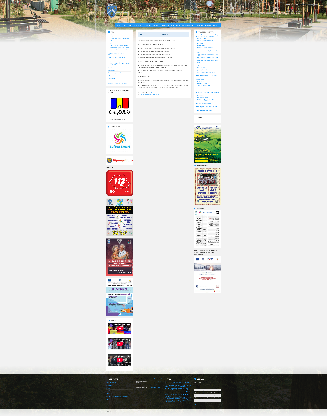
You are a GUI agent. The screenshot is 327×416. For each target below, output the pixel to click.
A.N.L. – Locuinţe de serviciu (115, 73)
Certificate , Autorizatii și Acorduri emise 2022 (207, 51)
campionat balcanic (172, 386)
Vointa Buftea (172, 401)
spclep (184, 400)
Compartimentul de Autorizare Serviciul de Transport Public (206, 107)
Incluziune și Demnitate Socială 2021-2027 (120, 47)
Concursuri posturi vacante (204, 85)
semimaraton (167, 400)
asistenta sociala (181, 385)
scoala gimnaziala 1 (178, 398)
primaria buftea (148, 94)
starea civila (156, 94)
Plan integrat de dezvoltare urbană (119, 45)
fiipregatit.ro (109, 399)
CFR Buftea (187, 388)
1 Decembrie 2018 (185, 382)
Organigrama (200, 81)
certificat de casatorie (173, 388)
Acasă (118, 25)
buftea (167, 386)
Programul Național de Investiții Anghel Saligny (118, 53)
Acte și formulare (201, 38)
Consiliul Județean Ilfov (112, 382)
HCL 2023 (160, 381)
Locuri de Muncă (112, 75)
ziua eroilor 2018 (185, 401)
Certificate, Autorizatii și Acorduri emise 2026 (207, 64)
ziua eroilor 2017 (179, 401)
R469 (190, 397)
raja (165, 398)
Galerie (207, 25)
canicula (177, 386)
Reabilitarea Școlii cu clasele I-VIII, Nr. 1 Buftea (119, 49)
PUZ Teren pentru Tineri (203, 42)
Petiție (110, 67)
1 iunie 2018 (187, 384)
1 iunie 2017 (183, 384)
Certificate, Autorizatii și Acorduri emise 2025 (207, 61)
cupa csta (175, 389)
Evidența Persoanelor (202, 97)
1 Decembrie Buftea (176, 384)
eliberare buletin (185, 389)
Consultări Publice (202, 67)
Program (200, 25)
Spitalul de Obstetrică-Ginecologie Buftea (117, 396)
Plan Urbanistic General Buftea (205, 40)
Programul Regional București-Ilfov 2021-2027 (120, 42)
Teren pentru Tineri (113, 70)
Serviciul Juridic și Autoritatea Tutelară (205, 72)
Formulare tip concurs (203, 83)
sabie (167, 398)
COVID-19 (171, 389)
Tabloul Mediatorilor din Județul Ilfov (117, 83)
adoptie (142, 94)
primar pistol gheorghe (179, 397)
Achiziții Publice (200, 90)
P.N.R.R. (111, 37)
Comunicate (138, 25)
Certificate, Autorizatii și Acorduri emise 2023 (207, 54)
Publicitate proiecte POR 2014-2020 (117, 57)
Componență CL (158, 378)
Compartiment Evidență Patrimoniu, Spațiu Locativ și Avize (206, 76)
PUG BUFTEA (200, 44)
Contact (215, 25)
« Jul (195, 404)
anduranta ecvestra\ (174, 385)
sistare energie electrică (178, 400)
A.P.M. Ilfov (109, 393)
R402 (187, 397)
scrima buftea (184, 398)
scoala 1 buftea (171, 398)
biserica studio (188, 385)
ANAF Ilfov (109, 391)
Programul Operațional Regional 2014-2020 (119, 39)
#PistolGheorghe (176, 382)
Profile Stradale (201, 45)
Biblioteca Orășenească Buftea (203, 103)
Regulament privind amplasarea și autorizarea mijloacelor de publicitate (206, 48)
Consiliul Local (127, 25)
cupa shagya (179, 389)
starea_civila (150, 92)
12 (203, 392)
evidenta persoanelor (171, 392)
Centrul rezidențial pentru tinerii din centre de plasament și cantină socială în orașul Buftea (120, 63)
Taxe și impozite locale (156, 387)
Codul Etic (199, 87)
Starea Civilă (200, 95)
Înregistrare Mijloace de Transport (204, 110)
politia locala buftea (178, 394)
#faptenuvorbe (168, 382)
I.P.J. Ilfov (108, 388)
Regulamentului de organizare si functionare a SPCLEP (205, 100)
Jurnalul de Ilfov (112, 81)
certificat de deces (181, 388)
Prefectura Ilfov (110, 385)
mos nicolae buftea (181, 392)
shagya (171, 400)
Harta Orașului (111, 78)
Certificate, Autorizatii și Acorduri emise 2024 (207, 58)
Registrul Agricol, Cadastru (202, 70)
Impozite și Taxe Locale (152, 25)
